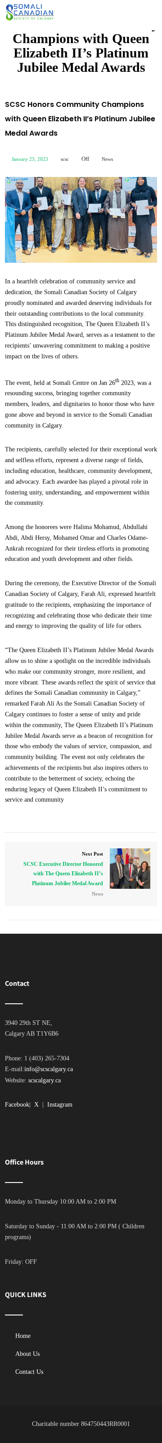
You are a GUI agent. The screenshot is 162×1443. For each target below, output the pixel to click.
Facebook (17, 1104)
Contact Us (29, 1371)
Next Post (63, 869)
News (107, 159)
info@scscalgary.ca (48, 1069)
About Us (27, 1353)
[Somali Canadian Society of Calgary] (29, 12)
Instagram (59, 1104)
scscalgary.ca (44, 1080)
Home (23, 1336)
